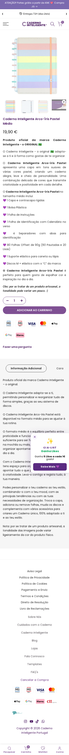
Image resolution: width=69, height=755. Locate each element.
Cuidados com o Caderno (34, 624)
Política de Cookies (34, 584)
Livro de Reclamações (34, 609)
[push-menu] (6, 24)
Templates (34, 664)
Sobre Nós (34, 617)
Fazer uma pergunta (17, 347)
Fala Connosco (34, 656)
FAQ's (34, 672)
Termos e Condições (34, 596)
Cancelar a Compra (35, 680)
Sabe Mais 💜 (50, 467)
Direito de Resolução (34, 602)
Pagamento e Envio (34, 590)
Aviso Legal (34, 571)
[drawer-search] (52, 24)
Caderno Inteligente (34, 632)
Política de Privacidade (34, 577)
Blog (34, 640)
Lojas (34, 648)
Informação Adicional (26, 368)
